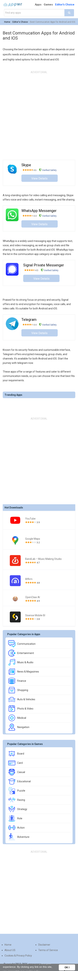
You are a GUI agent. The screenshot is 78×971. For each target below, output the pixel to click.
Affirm (28, 579)
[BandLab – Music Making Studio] (15, 560)
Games (48, 4)
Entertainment (25, 653)
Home (7, 22)
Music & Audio (25, 662)
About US (10, 950)
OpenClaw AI (32, 597)
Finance (21, 680)
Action (21, 827)
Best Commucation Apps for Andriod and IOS (52, 22)
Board (20, 753)
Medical (21, 717)
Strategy (22, 809)
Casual (21, 772)
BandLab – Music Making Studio (43, 558)
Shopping (22, 690)
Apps (38, 4)
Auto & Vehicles (26, 699)
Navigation (23, 727)
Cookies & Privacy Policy (18, 955)
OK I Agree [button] (67, 968)
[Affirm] (15, 580)
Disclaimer (44, 944)
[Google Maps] (15, 540)
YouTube (30, 518)
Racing (21, 799)
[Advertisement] (39, 115)
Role (19, 818)
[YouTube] (15, 520)
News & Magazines (28, 671)
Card (20, 762)
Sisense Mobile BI (35, 615)
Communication (26, 643)
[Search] (69, 12)
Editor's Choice (64, 4)
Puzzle (21, 790)
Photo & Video (25, 708)
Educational (24, 781)
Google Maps (32, 538)
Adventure (23, 836)
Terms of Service (48, 950)
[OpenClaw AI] (15, 599)
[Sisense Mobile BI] (15, 617)
